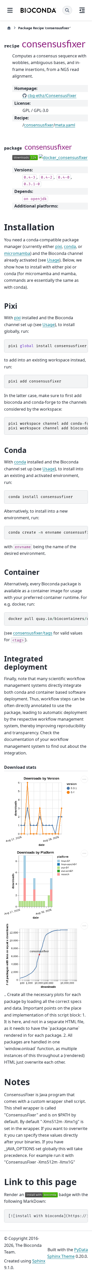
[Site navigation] (10, 10)
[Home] (9, 28)
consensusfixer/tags (32, 633)
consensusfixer (38, 125)
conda (70, 246)
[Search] (67, 10)
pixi (58, 246)
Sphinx (38, 1261)
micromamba (17, 253)
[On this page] (82, 10)
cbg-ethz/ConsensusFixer (52, 95)
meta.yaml (65, 125)
